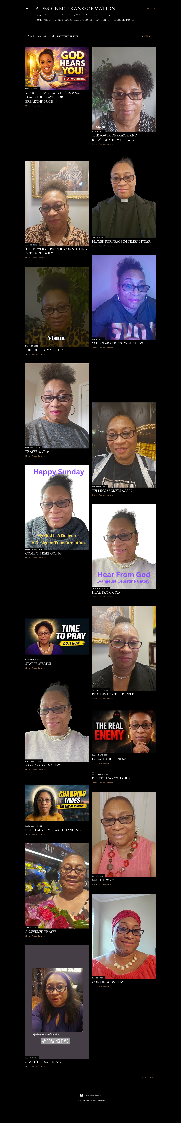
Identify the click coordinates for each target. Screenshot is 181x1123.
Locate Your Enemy (109, 759)
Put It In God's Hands (111, 778)
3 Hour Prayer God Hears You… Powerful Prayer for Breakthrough (52, 97)
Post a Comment (39, 106)
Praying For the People (113, 694)
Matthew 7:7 (103, 880)
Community (102, 20)
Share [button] (27, 106)
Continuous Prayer (110, 982)
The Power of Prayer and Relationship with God (114, 137)
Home (38, 20)
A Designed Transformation (75, 8)
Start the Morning (43, 1062)
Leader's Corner (84, 20)
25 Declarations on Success (117, 343)
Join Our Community (44, 350)
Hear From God (106, 592)
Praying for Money (42, 765)
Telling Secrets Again (112, 490)
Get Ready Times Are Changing (53, 830)
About (47, 20)
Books (68, 20)
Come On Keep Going (43, 553)
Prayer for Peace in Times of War (121, 241)
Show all (147, 36)
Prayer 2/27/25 (37, 451)
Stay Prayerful (38, 663)
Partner (58, 20)
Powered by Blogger (92, 1095)
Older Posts (148, 1077)
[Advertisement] (57, 134)
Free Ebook (118, 20)
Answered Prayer (41, 931)
